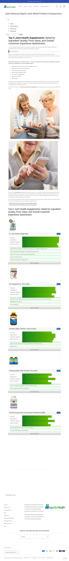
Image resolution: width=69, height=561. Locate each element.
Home (12, 23)
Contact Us (13, 28)
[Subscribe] (47, 536)
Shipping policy (50, 557)
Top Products (14, 26)
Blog (5, 526)
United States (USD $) (11, 552)
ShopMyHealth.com (21, 493)
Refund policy (27, 557)
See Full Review (34, 263)
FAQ (6, 455)
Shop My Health (10, 557)
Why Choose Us (8, 467)
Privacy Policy (8, 452)
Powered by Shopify (18, 557)
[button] (26, 6)
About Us (7, 458)
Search (20, 34)
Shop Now (13, 31)
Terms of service (41, 557)
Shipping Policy (9, 464)
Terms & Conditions (9, 461)
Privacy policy (34, 557)
